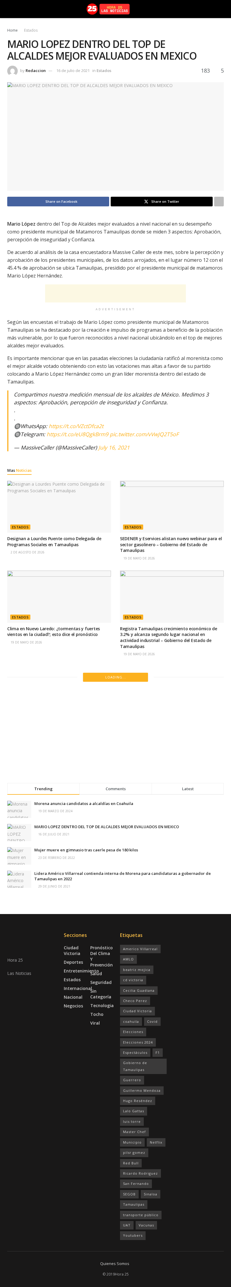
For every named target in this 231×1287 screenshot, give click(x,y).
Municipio (132, 1142)
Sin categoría (100, 994)
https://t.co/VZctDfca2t (76, 426)
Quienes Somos (114, 1263)
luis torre (132, 1121)
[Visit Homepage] (116, 9)
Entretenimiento (81, 971)
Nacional (73, 997)
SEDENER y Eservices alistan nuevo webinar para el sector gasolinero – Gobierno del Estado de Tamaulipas (171, 544)
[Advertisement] (115, 293)
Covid (152, 1021)
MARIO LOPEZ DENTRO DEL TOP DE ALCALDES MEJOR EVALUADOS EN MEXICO (106, 826)
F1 (158, 1052)
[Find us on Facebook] (9, 1024)
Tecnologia (102, 1005)
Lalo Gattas (133, 1111)
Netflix (156, 1142)
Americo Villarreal (140, 949)
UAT (127, 1225)
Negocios (73, 1006)
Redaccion (36, 70)
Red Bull (131, 1163)
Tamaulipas (133, 1204)
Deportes (73, 962)
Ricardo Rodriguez (140, 1173)
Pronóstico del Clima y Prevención (101, 956)
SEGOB (129, 1194)
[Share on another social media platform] (219, 201)
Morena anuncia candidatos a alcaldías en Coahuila (83, 803)
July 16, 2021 (114, 447)
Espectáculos (135, 1052)
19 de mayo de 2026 (138, 558)
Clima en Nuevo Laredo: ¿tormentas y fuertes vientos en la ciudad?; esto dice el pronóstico (53, 631)
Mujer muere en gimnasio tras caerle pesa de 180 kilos (86, 850)
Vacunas (146, 1225)
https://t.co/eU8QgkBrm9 (77, 434)
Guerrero (132, 1080)
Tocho (96, 1014)
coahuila (131, 1021)
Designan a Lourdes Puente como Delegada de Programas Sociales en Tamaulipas (54, 541)
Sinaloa (150, 1194)
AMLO (128, 959)
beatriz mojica (136, 969)
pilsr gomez (134, 1152)
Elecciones (133, 1031)
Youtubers (133, 1235)
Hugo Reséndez (137, 1100)
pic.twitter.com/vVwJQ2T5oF (144, 434)
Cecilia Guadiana (139, 990)
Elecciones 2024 (138, 1042)
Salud (96, 973)
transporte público (141, 1215)
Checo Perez (135, 1000)
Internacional (78, 988)
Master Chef (134, 1131)
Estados (31, 30)
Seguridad (101, 982)
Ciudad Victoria (72, 950)
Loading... (115, 677)
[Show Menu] (9, 9)
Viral (95, 1023)
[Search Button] (221, 9)
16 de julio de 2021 (73, 70)
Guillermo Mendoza (142, 1090)
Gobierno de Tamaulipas (135, 1066)
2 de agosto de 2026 (27, 552)
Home (12, 30)
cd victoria (133, 980)
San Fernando (136, 1183)
